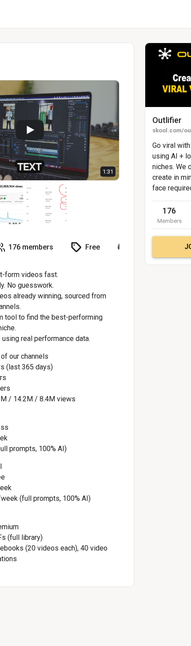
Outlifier (167, 120)
